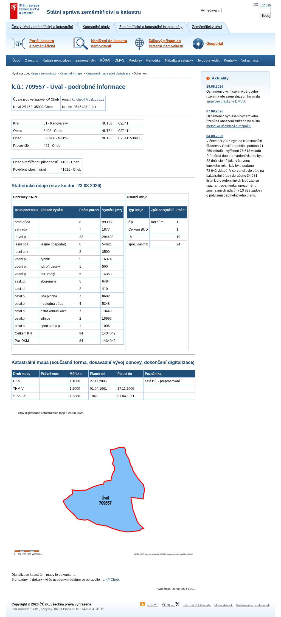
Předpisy (135, 60)
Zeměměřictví (85, 60)
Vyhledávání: (210, 10)
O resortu (31, 60)
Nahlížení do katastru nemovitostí (109, 43)
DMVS (119, 60)
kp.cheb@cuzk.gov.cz (88, 99)
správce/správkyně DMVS (225, 101)
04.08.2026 (214, 136)
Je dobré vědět (208, 60)
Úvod (16, 60)
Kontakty (230, 60)
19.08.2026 (214, 86)
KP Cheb (112, 580)
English (265, 5)
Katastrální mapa (71, 73)
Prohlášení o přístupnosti (252, 605)
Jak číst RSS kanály (196, 605)
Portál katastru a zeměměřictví (42, 43)
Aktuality (220, 78)
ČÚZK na (168, 605)
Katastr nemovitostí (57, 60)
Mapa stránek (223, 605)
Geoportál (214, 44)
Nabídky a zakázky (179, 60)
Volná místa (249, 60)
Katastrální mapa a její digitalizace (108, 73)
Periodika (153, 60)
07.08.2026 (214, 111)
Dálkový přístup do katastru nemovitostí (166, 43)
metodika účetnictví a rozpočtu (228, 126)
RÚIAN (105, 60)
